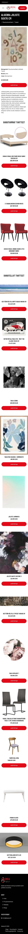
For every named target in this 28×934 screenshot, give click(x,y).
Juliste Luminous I (14, 517)
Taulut (17, 22)
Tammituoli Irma (14, 758)
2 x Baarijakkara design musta (14, 204)
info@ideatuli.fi (5, 2)
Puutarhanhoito (8, 901)
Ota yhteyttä (13, 929)
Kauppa (22, 8)
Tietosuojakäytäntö (10, 931)
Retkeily (6, 904)
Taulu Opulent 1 (14, 673)
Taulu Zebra (14, 401)
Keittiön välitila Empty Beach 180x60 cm (14, 301)
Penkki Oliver (14, 818)
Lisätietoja (14, 85)
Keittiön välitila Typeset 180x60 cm (14, 613)
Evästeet (20, 929)
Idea (5, 898)
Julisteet (20, 69)
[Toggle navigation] (3, 8)
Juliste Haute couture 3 (14, 576)
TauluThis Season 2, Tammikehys (14, 457)
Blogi (5, 908)
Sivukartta (20, 931)
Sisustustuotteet (8, 22)
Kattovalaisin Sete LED (14, 855)
